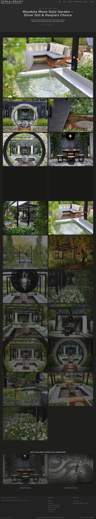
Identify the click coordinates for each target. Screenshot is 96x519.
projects (86, 1)
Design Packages (54, 505)
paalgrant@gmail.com (80, 503)
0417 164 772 (77, 501)
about (64, 1)
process (70, 1)
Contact (51, 511)
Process (51, 503)
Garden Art (52, 509)
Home (39, 8)
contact (92, 1)
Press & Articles (54, 507)
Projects (45, 8)
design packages (77, 1)
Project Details (48, 24)
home (59, 1)
